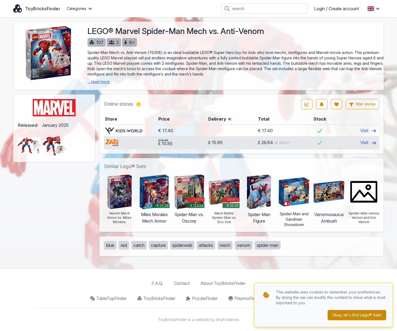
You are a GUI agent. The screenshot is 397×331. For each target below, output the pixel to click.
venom (243, 245)
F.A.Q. (157, 283)
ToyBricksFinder (159, 298)
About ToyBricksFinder (222, 283)
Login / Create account (336, 8)
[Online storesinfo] (138, 104)
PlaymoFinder (247, 298)
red (124, 245)
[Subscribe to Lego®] (321, 104)
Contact (182, 283)
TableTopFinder (111, 298)
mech (225, 245)
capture (158, 245)
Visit (364, 130)
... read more (99, 81)
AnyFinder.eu (227, 319)
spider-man (267, 245)
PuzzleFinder (205, 298)
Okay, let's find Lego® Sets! (357, 315)
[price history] (306, 104)
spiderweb (182, 245)
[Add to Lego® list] (336, 104)
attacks (206, 245)
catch (138, 245)
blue (110, 245)
